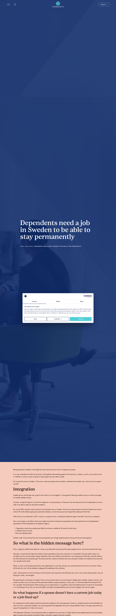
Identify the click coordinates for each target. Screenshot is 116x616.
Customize (57, 319)
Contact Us (103, 4)
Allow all (80, 319)
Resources (29, 246)
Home (22, 246)
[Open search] (15, 4)
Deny (35, 319)
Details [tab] (58, 301)
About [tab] (81, 301)
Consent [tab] (34, 301)
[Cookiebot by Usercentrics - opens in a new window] (85, 296)
